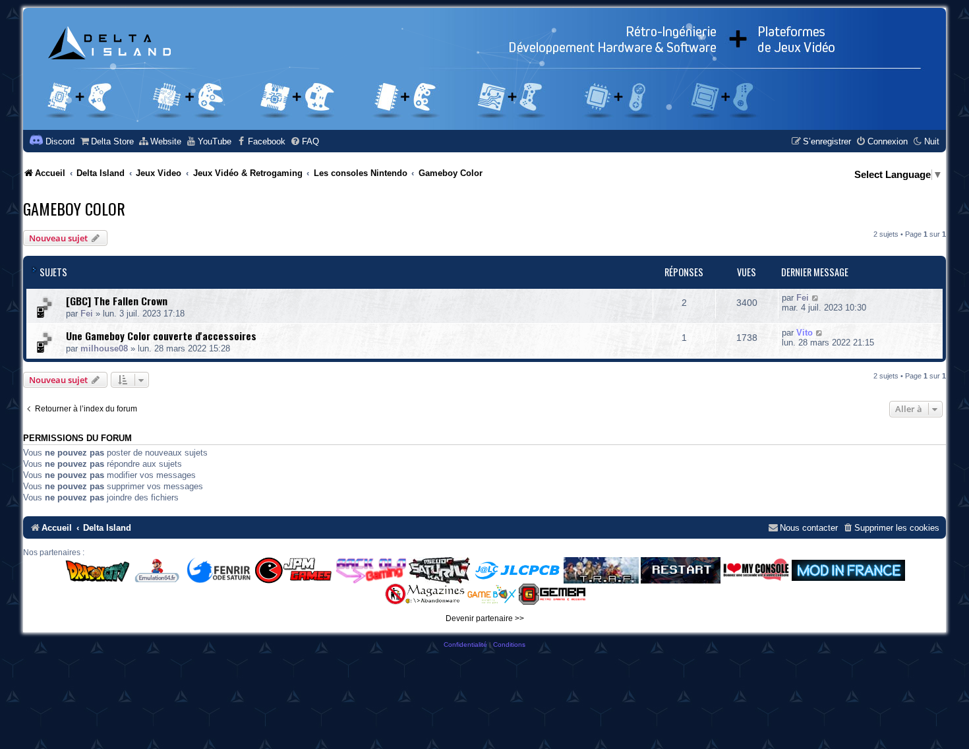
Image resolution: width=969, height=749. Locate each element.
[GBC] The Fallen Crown (116, 301)
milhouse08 (104, 348)
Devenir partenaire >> (485, 618)
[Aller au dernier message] (815, 298)
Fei (86, 313)
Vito (804, 333)
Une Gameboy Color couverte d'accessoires (161, 336)
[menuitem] (106, 141)
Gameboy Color (74, 208)
